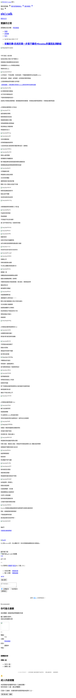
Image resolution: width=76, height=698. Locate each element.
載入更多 (3, 580)
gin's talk (6, 13)
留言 (14, 565)
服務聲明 (55, 672)
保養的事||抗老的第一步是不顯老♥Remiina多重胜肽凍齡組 (32, 44)
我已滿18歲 (4, 694)
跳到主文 (4, 18)
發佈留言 (3, 591)
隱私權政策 (48, 672)
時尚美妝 (16, 28)
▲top (2, 576)
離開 (10, 694)
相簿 (5, 31)
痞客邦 (10, 565)
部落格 (6, 33)
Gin (2, 556)
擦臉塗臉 (15, 573)
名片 (5, 36)
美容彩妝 (15, 571)
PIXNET (24, 672)
